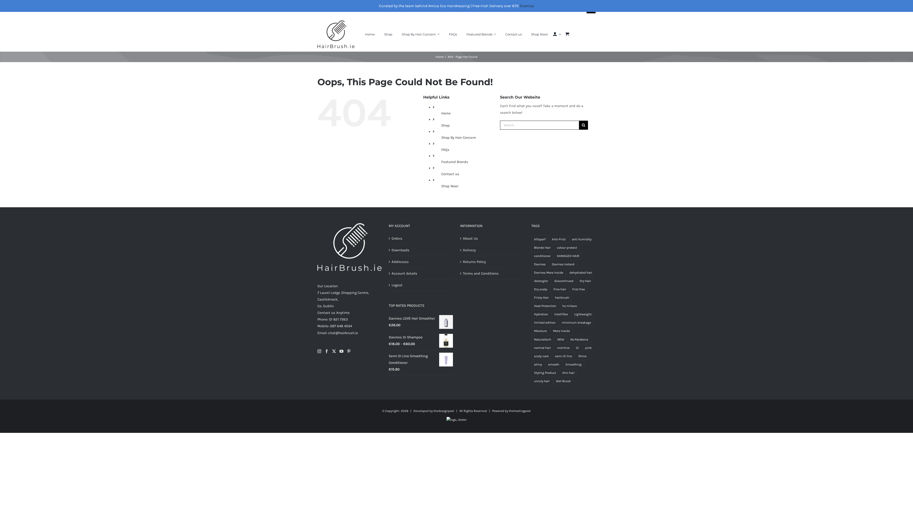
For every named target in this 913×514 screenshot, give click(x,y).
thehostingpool (520, 411)
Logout (397, 285)
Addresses (400, 262)
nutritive (563, 348)
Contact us (450, 174)
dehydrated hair (580, 272)
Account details (404, 273)
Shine (582, 356)
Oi (577, 348)
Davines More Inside (548, 272)
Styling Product (545, 373)
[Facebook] (327, 351)
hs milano (569, 306)
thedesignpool (443, 411)
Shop (445, 125)
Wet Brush (563, 381)
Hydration (541, 314)
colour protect (567, 247)
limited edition (545, 322)
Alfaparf (540, 239)
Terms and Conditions (481, 273)
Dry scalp (540, 289)
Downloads (400, 250)
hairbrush (562, 297)
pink (588, 348)
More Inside (561, 331)
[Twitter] (334, 351)
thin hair (568, 373)
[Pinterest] (349, 351)
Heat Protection (545, 306)
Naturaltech (542, 339)
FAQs (445, 150)
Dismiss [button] (527, 6)
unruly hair (542, 381)
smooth (553, 364)
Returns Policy (474, 262)
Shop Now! (449, 186)
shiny (538, 364)
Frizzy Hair (541, 297)
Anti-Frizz (559, 239)
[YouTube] (341, 351)
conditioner (542, 256)
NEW (560, 339)
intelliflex (561, 314)
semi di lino (563, 356)
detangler (541, 281)
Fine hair (560, 289)
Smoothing (573, 364)
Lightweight (583, 314)
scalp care (541, 356)
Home (446, 113)
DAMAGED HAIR (568, 256)
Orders (397, 238)
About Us (470, 238)
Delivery (469, 250)
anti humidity (582, 239)
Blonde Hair (542, 247)
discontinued (563, 281)
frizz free (578, 289)
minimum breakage (576, 322)
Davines (540, 264)
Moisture (540, 331)
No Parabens (579, 339)
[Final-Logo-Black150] (336, 22)
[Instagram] (319, 351)
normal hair (542, 348)
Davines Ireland (563, 264)
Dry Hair (585, 281)
